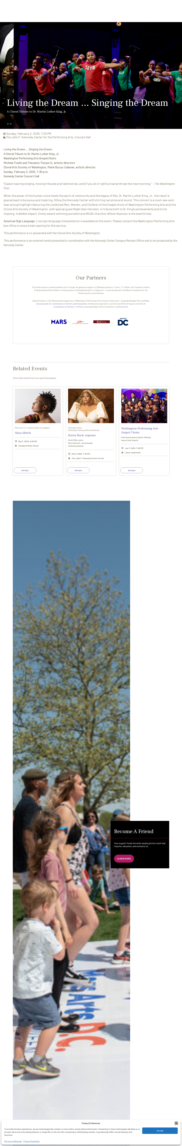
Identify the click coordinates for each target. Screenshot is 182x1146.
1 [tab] (8, 124)
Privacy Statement (31, 1141)
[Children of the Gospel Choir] (144, 406)
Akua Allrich (23, 433)
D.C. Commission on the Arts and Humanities (68, 303)
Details (25, 470)
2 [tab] (11, 124)
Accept (160, 1130)
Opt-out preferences (13, 1141)
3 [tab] (13, 124)
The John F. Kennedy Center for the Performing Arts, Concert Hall (48, 137)
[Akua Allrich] (38, 406)
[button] (176, 1123)
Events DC (123, 306)
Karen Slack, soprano (82, 435)
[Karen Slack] (91, 406)
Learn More (124, 858)
